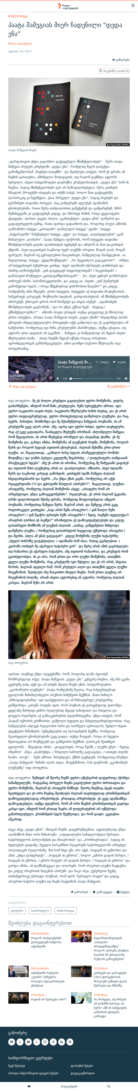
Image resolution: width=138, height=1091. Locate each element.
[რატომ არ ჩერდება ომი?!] (18, 998)
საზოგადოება (40, 933)
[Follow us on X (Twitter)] (20, 1041)
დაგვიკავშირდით (83, 1073)
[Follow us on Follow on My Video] (36, 1041)
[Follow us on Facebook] (11, 1041)
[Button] (121, 60)
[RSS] (61, 1041)
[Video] (29, 1086)
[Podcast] (69, 1041)
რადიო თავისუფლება (77, 366)
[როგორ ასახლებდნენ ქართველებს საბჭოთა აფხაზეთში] (18, 936)
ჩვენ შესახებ (16, 1066)
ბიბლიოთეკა (18, 16)
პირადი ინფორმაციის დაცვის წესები (33, 1073)
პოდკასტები (69, 1086)
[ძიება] (108, 1086)
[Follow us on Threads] (53, 1041)
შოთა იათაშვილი (20, 43)
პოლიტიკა (101, 933)
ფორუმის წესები (82, 1066)
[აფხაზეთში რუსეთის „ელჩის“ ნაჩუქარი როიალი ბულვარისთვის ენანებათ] (18, 971)
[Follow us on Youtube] (28, 1041)
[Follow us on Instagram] (45, 1041)
